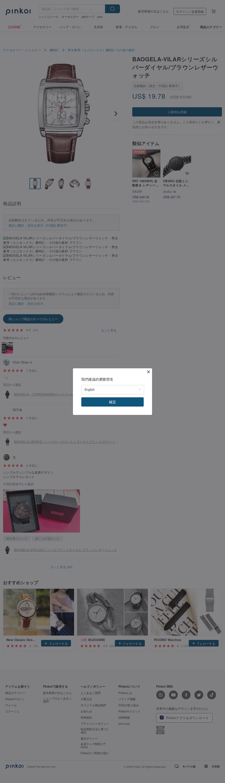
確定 (112, 401)
